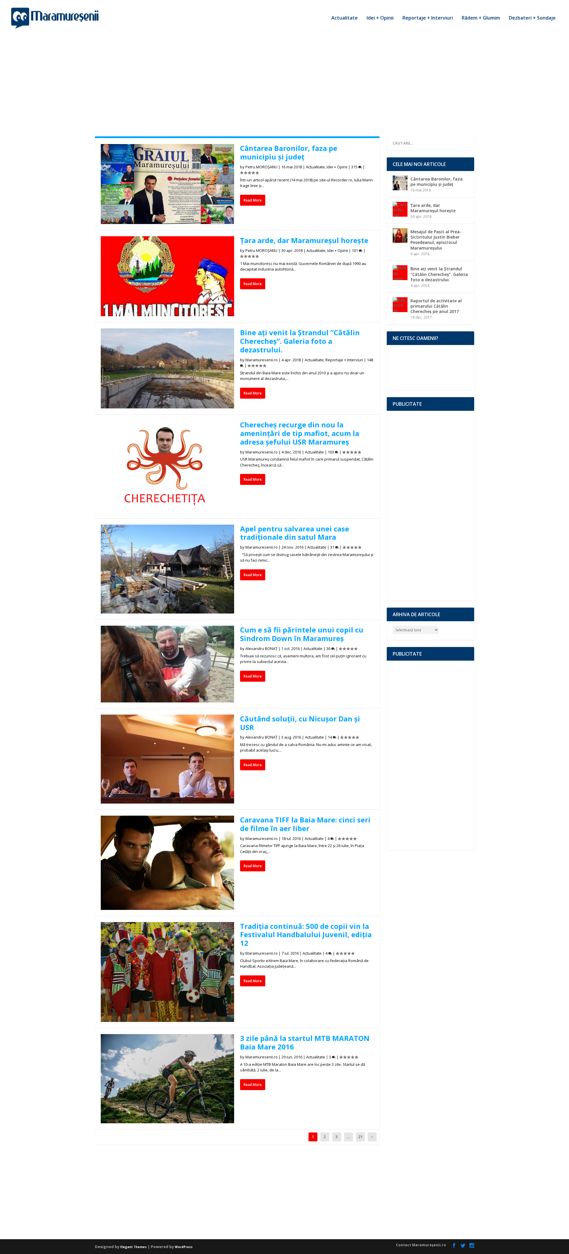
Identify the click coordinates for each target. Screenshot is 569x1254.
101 (355, 250)
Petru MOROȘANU (261, 167)
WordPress (184, 1247)
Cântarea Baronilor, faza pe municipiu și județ (288, 152)
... (348, 1136)
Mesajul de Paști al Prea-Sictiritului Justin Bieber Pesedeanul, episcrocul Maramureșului (435, 240)
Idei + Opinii (380, 18)
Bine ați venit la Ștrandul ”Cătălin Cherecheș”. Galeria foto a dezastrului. (300, 341)
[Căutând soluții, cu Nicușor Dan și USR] (167, 759)
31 (332, 547)
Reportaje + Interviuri (427, 18)
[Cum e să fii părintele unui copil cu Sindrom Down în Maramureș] (167, 664)
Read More (253, 200)
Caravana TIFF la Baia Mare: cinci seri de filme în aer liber (305, 824)
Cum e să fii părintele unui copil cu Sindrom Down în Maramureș (301, 634)
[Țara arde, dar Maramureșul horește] (167, 276)
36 (328, 648)
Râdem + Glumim (481, 18)
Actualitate (344, 18)
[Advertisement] (284, 80)
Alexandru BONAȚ (261, 648)
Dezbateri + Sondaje (532, 18)
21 (360, 1136)
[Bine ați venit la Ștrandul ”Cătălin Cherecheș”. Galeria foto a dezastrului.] (167, 368)
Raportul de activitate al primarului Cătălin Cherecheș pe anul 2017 (436, 306)
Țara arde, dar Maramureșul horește (304, 240)
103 (331, 452)
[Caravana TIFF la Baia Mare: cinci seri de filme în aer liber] (167, 863)
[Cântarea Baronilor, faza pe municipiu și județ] (167, 184)
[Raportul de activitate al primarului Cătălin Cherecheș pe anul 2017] (400, 304)
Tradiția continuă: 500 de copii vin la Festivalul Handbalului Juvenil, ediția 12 (306, 934)
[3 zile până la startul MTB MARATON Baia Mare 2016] (167, 1078)
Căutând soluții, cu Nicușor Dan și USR (300, 723)
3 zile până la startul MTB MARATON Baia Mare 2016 (305, 1042)
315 (354, 167)
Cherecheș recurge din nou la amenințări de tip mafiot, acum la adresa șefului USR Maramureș (299, 433)
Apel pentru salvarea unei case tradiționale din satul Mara (294, 533)
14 (330, 737)
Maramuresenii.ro (261, 359)
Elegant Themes (133, 1247)
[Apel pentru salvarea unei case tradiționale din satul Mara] (167, 569)
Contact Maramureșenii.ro (421, 1244)
